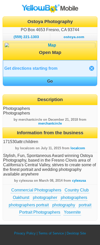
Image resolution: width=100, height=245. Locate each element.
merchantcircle (50, 123)
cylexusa (79, 180)
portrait (85, 205)
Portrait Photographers (39, 212)
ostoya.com (74, 37)
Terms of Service (51, 233)
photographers (74, 197)
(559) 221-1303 (26, 37)
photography (63, 205)
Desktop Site (76, 233)
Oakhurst (21, 197)
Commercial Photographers (36, 190)
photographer (45, 197)
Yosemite (72, 212)
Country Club (77, 190)
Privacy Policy (25, 233)
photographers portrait (29, 205)
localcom (78, 148)
